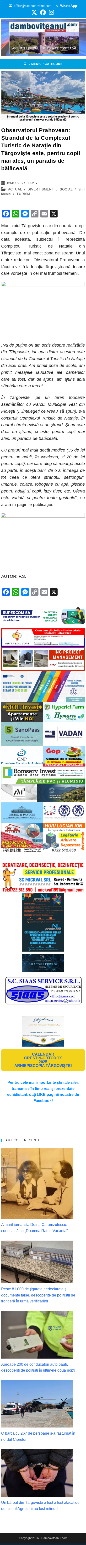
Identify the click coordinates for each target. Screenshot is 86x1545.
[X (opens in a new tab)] (34, 12)
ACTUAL (15, 189)
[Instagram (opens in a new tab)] (51, 12)
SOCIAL (66, 189)
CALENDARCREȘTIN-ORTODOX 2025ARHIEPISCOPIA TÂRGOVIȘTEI (43, 1060)
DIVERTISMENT (40, 189)
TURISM (23, 194)
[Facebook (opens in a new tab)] (43, 12)
